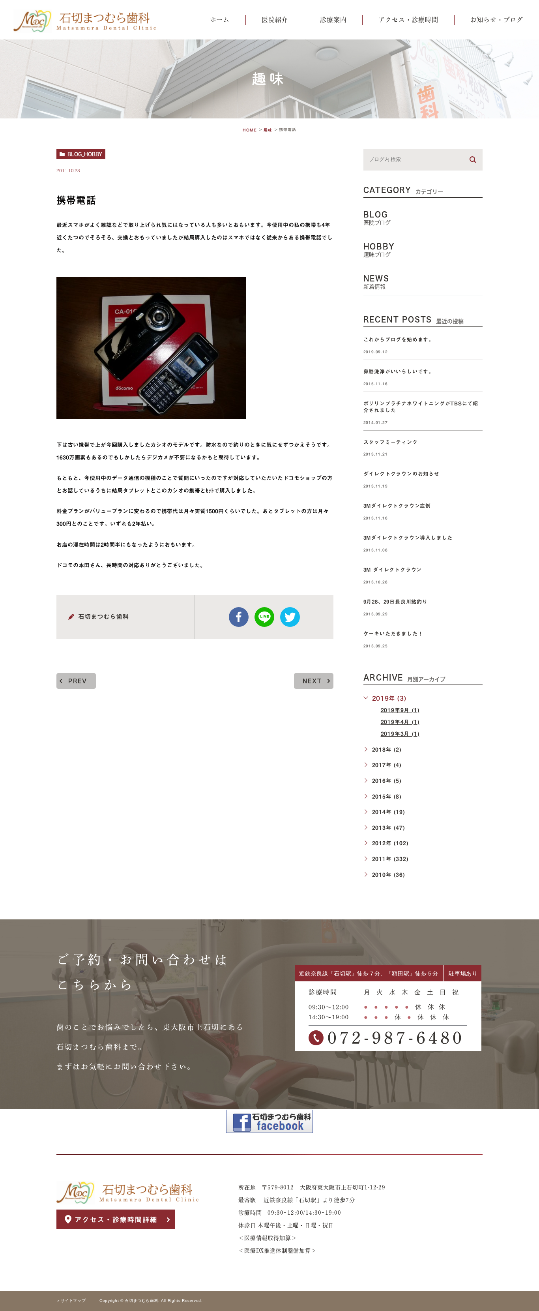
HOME (250, 130)
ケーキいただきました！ (393, 633)
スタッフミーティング (390, 442)
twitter (290, 617)
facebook (239, 617)
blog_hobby (84, 154)
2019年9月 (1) (400, 710)
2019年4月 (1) (400, 722)
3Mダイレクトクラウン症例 (397, 505)
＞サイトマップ (71, 1301)
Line (264, 617)
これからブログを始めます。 (398, 339)
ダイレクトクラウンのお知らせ (401, 474)
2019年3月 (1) (400, 734)
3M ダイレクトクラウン (395, 569)
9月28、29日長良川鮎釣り (395, 601)
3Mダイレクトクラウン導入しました (408, 537)
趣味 (268, 130)
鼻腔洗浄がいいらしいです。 (398, 371)
